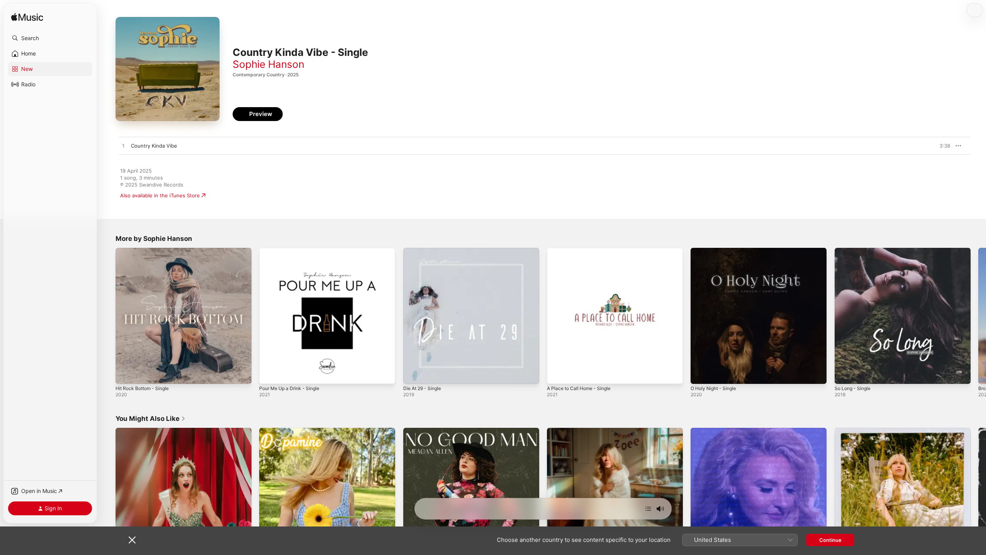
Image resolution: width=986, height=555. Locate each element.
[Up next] (648, 508)
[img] (27, 17)
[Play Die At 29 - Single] (413, 374)
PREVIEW (941, 145)
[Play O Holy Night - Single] (700, 374)
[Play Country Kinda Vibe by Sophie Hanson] (123, 146)
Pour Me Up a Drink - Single (292, 251)
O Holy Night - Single (716, 251)
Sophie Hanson (268, 64)
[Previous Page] (107, 316)
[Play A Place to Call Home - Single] (556, 374)
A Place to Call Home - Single (582, 251)
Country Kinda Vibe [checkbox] (154, 146)
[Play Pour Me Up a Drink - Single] (269, 374)
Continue (830, 540)
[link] (151, 418)
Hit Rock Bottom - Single (145, 251)
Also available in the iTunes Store (160, 195)
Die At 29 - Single (424, 251)
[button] (50, 38)
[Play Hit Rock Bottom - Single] (125, 374)
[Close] (132, 539)
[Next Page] (978, 316)
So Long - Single (854, 251)
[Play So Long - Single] (844, 374)
